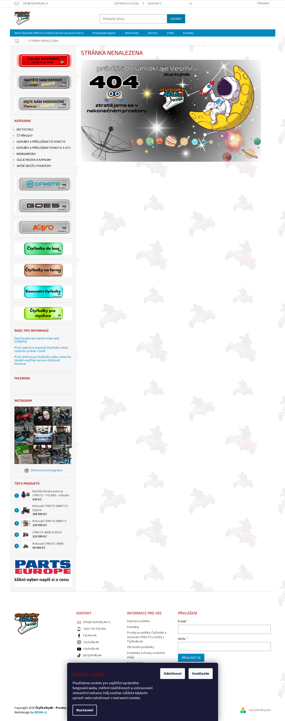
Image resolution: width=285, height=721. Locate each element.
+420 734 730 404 (94, 629)
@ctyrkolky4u (92, 655)
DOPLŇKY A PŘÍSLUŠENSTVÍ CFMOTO (41, 142)
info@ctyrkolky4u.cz (97, 622)
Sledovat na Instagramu (46, 470)
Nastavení (84, 710)
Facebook (90, 635)
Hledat (176, 19)
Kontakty (154, 4)
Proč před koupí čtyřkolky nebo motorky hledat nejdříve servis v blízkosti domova (42, 360)
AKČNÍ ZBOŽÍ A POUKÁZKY (34, 166)
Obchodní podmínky (140, 647)
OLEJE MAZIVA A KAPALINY (34, 160)
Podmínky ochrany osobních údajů (146, 655)
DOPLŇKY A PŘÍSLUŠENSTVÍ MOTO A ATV (44, 148)
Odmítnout (173, 673)
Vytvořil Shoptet (260, 710)
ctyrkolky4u (91, 642)
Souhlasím (200, 673)
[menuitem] (49, 33)
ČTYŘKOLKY (25, 135)
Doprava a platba (126, 4)
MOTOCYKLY (25, 129)
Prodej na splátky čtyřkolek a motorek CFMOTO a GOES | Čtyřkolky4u (146, 637)
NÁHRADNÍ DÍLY (26, 154)
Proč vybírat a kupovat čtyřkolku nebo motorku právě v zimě (41, 349)
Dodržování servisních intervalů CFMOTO (36, 339)
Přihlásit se (191, 658)
